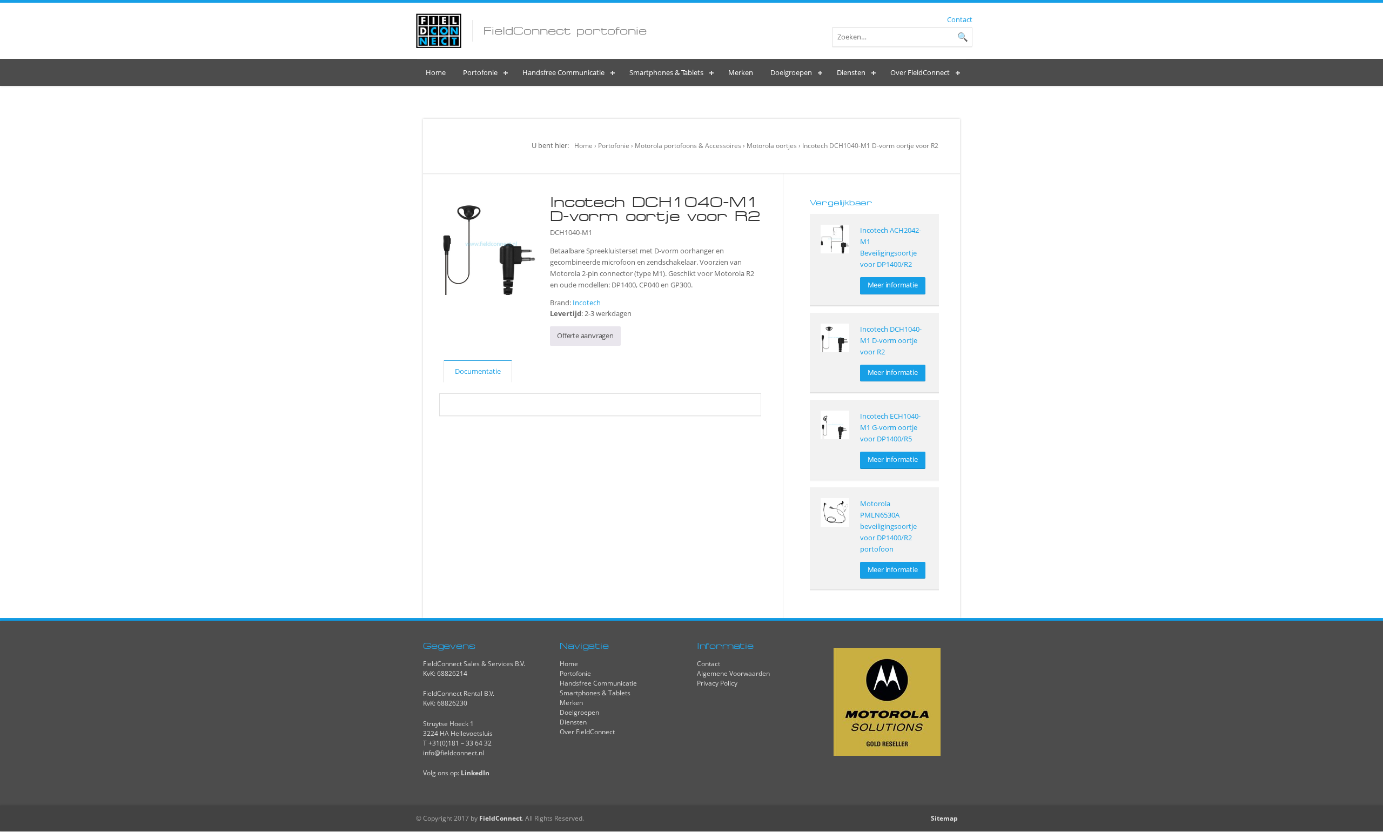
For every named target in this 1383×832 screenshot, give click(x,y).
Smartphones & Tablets (595, 692)
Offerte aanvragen (585, 335)
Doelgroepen (579, 712)
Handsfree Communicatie (598, 683)
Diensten (573, 722)
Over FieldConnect (587, 731)
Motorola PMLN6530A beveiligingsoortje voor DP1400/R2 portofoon (888, 526)
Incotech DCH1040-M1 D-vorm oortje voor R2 (891, 340)
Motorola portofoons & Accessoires (688, 145)
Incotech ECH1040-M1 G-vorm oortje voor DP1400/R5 (890, 427)
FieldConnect (500, 818)
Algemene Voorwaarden (733, 673)
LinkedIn (475, 772)
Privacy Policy (717, 683)
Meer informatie (893, 285)
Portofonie (613, 145)
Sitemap (944, 818)
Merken (571, 702)
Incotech (587, 302)
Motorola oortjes (772, 145)
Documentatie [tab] (478, 371)
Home (583, 145)
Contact (959, 19)
